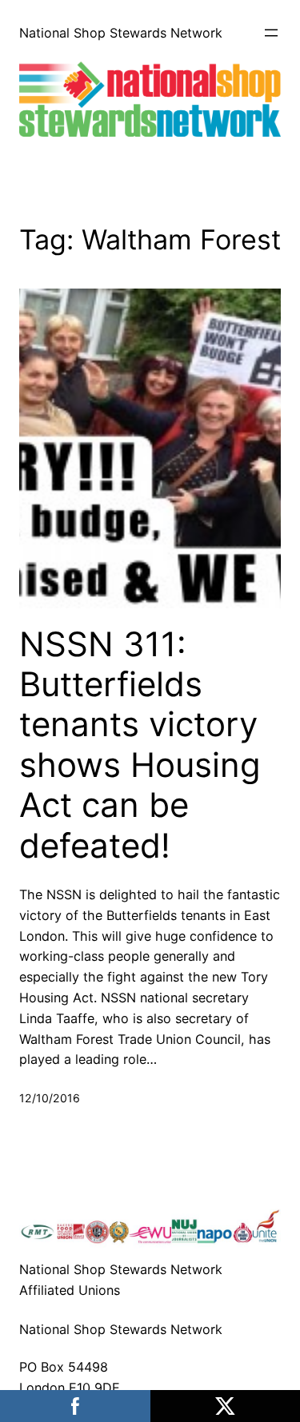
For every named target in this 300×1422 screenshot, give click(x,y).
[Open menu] (271, 32)
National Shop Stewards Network (120, 33)
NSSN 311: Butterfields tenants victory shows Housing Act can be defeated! (140, 745)
